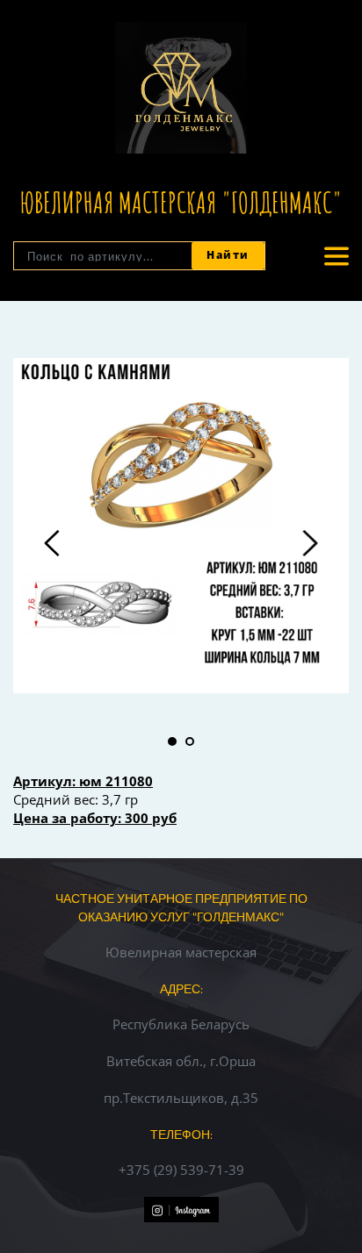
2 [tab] (189, 741)
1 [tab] (172, 741)
